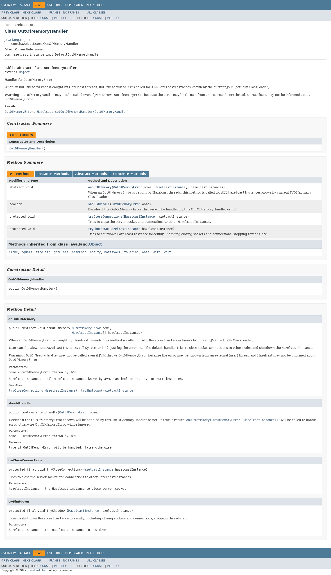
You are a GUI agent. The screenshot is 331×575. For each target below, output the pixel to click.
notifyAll (112, 252)
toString (131, 252)
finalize (43, 252)
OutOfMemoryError (127, 187)
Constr (45, 18)
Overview (8, 5)
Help (100, 5)
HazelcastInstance (170, 187)
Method (60, 18)
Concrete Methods (129, 174)
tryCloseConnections (105, 216)
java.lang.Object (17, 40)
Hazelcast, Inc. (37, 570)
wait (145, 252)
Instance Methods (53, 174)
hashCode (79, 252)
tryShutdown (98, 229)
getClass (61, 252)
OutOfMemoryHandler (25, 148)
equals (26, 252)
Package (24, 5)
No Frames (71, 12)
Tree (59, 5)
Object (24, 72)
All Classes (96, 12)
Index (90, 5)
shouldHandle (99, 204)
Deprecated (74, 5)
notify (95, 252)
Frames (54, 12)
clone (13, 252)
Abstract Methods (91, 174)
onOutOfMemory (99, 187)
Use (50, 5)
